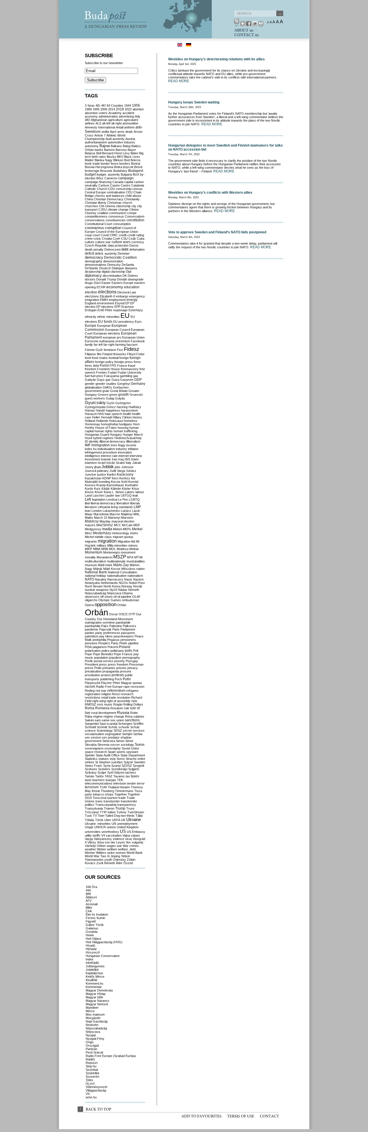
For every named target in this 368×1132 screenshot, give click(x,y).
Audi (109, 139)
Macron (115, 514)
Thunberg (107, 791)
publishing (107, 679)
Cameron (110, 178)
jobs (117, 467)
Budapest (135, 170)
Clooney (90, 213)
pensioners (128, 639)
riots (134, 701)
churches (91, 206)
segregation (113, 734)
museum (91, 565)
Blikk (89, 907)
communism (117, 213)
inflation (133, 449)
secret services (134, 730)
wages (111, 845)
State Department (132, 755)
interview (136, 456)
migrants (91, 541)
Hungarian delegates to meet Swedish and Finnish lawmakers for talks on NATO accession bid (225, 147)
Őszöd (128, 863)
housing (123, 427)
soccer (115, 744)
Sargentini (92, 723)
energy (131, 299)
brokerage (92, 170)
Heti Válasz (93, 938)
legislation (99, 499)
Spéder (90, 755)
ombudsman (130, 600)
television (119, 783)
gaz (108, 379)
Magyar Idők (94, 997)
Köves (89, 492)
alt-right (116, 123)
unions (111, 827)
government (93, 391)
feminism (110, 349)
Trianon (109, 808)
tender (131, 783)
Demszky (114, 264)
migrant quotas (123, 537)
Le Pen (123, 499)
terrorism (92, 787)
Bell (98, 153)
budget (90, 174)
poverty (119, 661)
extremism (122, 341)
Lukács (126, 510)
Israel (102, 462)
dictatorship (93, 271)
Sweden (139, 762)
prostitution (92, 675)
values (135, 835)
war (119, 845)
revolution (123, 697)
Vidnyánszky (103, 839)
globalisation (93, 387)
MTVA (138, 557)
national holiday (95, 575)
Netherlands (109, 583)
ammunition (130, 123)
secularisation (94, 734)
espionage (120, 310)
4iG (97, 105)
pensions (91, 643)
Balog (127, 146)
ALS (98, 123)
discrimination (112, 275)
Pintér (123, 643)
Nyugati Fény (95, 1038)
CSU (124, 238)
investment (92, 459)
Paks (104, 626)
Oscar (113, 614)
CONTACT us (246, 35)
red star (100, 690)
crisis (97, 238)
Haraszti (91, 414)
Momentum (93, 552)
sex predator (111, 737)
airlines (90, 123)
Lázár (136, 510)
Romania (102, 708)
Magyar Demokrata (99, 990)
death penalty (94, 249)
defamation (137, 249)
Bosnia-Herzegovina (99, 167)
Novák (137, 586)
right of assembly (119, 701)
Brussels (106, 170)
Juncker (90, 474)
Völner (101, 845)
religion (106, 694)
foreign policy (104, 362)
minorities (120, 545)
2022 (128, 109)
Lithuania (104, 507)
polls (128, 650)
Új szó (90, 1083)
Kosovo (90, 485)
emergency (137, 296)
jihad (97, 467)
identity (94, 441)
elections (107, 291)
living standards (122, 507)
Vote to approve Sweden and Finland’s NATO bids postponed (217, 232)
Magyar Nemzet (97, 1004)
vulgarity (137, 842)
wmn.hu (91, 1097)
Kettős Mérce (95, 976)
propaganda (110, 671)
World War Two (95, 856)
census (137, 189)
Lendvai (111, 499)
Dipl (128, 271)
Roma (89, 708)
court (96, 235)
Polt (135, 650)
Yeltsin (125, 856)
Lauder (109, 495)
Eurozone (91, 341)
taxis (88, 780)
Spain (112, 752)
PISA (88, 647)
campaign (126, 178)
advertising (126, 116)
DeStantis (91, 268)
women (121, 852)
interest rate (109, 456)
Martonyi (114, 517)
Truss (130, 808)
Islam (135, 459)
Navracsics (115, 579)
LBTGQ (126, 495)
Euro (138, 321)
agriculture (115, 120)
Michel (89, 537)
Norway (126, 586)
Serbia (137, 734)
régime (98, 716)
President (91, 664)
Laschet (98, 495)
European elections (106, 333)
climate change (118, 209)
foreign (124, 358)
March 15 (100, 517)
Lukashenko (111, 510)
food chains (100, 358)
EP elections (105, 306)
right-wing (99, 701)
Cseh (116, 238)
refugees (132, 690)
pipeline (133, 643)
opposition (105, 604)
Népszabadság (95, 593)
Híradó (90, 945)
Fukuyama (111, 376)
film (99, 354)
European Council (117, 329)
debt (125, 249)
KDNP (106, 478)
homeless (130, 420)
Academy (115, 113)
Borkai (135, 163)
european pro (112, 337)
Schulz (135, 727)
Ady (137, 116)
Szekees (91, 769)
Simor (129, 741)
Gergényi (123, 383)
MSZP (119, 556)
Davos (134, 245)
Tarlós (99, 776)
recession (137, 686)
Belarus (90, 153)
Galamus (92, 928)
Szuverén (92, 1076)
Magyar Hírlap (96, 993)
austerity (118, 139)
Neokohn (92, 1025)
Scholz (113, 727)
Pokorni (113, 647)
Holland (90, 420)
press (103, 664)
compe (132, 213)
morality (90, 557)
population (101, 657)
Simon (120, 741)
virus (128, 839)
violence (118, 839)
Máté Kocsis (111, 568)
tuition (112, 812)
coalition (102, 213)
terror (141, 783)
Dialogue (118, 268)
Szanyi (116, 765)
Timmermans (124, 791)
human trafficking (125, 431)
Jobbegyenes (95, 966)
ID (86, 441)
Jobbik (107, 466)
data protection (118, 245)
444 (88, 890)
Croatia (107, 238)
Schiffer (138, 723)
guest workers (95, 398)
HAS (100, 414)
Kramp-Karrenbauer (110, 485)
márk (108, 565)
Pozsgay (132, 661)
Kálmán (116, 488)
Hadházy (135, 407)
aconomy (91, 116)
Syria (106, 765)
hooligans (125, 424)
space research (96, 752)
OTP (132, 614)
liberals (135, 503)
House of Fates (106, 427)
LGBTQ (134, 499)
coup (88, 235)
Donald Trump (106, 279)
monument (128, 552)
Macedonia (101, 514)
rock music (104, 704)
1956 (136, 105)
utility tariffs (92, 835)
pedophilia (99, 639)
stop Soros (117, 758)
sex (87, 737)
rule (126, 708)
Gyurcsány (95, 402)
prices (89, 668)
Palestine (115, 626)
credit (122, 235)
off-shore (106, 596)
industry (121, 449)
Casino (115, 185)
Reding (90, 690)
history (137, 417)
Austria (130, 139)
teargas (111, 780)
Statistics (91, 758)
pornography (131, 657)
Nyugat (91, 1035)
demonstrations (95, 264)
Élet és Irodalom (97, 914)
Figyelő (91, 921)
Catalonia (137, 185)
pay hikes (106, 636)
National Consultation (122, 572)
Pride (97, 668)
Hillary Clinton (122, 417)
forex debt (92, 365)
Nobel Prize (137, 583)
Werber (90, 852)
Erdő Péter (104, 310)
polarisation (93, 650)
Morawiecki (104, 557)
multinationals (116, 561)
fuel (87, 376)
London (96, 510)
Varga (89, 839)
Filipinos (90, 354)
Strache (131, 758)
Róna (129, 716)
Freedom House (108, 369)
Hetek (90, 935)
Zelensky (119, 859)
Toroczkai (99, 797)
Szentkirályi (119, 769)
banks (99, 149)
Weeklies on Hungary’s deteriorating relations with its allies (216, 59)
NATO (89, 579)
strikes (89, 762)
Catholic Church (96, 189)
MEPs (127, 529)
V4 (103, 835)
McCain (127, 525)
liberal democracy (103, 503)
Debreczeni (112, 249)
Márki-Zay (121, 565)
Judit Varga (117, 470)
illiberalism (133, 441)
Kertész (124, 478)
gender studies (105, 383)
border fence (109, 163)
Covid (105, 235)
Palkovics (129, 626)
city (133, 206)
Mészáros (128, 568)
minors (133, 545)
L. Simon (118, 492)
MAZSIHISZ (104, 525)
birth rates (99, 156)
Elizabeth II (107, 296)
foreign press (123, 362)
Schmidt (90, 727)
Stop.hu (91, 1066)
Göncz (111, 407)
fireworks (119, 354)
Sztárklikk (92, 1073)
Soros (140, 745)
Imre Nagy (118, 445)
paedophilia (92, 626)
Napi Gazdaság (97, 1021)
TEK (120, 780)
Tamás (89, 776)
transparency (126, 804)
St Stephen (102, 762)
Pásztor (106, 683)
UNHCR (100, 827)
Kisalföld (91, 980)
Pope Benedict (103, 654)
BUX (136, 174)
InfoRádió (92, 962)
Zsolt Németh (105, 863)
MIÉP (88, 549)
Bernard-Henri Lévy (116, 153)
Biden (134, 153)
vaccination (114, 835)
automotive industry (121, 142)
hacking (122, 407)
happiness (113, 410)
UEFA (116, 820)
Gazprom (126, 379)
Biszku (111, 156)
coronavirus (94, 228)
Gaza (115, 379)
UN (114, 823)
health (127, 414)
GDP (138, 380)
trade (122, 797)
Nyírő (113, 589)
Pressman (136, 664)
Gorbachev (121, 387)
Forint (104, 365)
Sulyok (128, 762)
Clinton (134, 209)
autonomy (92, 146)
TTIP (103, 812)
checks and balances (109, 195)
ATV (88, 900)
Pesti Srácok (94, 1052)
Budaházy (120, 170)
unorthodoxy (110, 831)
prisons (121, 668)
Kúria (107, 492)
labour (139, 492)
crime (89, 238)
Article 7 (100, 135)
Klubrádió (91, 481)
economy (114, 287)
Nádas (122, 589)
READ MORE (178, 81)
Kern (115, 478)
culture (89, 242)
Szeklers (104, 769)
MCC (117, 525)
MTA (130, 557)
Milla (110, 545)
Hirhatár (91, 949)
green (113, 394)
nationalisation (116, 575)
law (117, 495)
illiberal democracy (112, 441)
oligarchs (91, 600)
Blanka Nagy (103, 160)
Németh (133, 589)
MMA (96, 549)
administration (108, 116)
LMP (137, 507)
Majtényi (127, 514)
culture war (103, 242)
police (105, 650)
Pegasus (113, 639)
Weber (101, 849)
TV (95, 815)
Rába (88, 716)
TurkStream (135, 812)
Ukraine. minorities (98, 823)
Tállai (139, 815)
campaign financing (98, 182)
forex (137, 362)
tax (128, 776)
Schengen (125, 723)
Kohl (124, 481)
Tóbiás (89, 820)
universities (93, 831)
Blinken (118, 160)
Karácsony (125, 474)
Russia (123, 712)
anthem (129, 127)
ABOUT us (243, 30)
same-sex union (112, 720)
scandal (111, 723)
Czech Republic (96, 245)
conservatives (95, 220)
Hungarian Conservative (103, 956)
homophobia (109, 424)
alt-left (106, 123)
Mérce (90, 1011)
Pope (88, 654)
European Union (133, 337)
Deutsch (105, 268)
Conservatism (134, 216)
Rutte (134, 712)
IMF (88, 445)
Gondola (91, 931)
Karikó (111, 474)
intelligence (92, 456)
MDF (136, 525)
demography (93, 261)
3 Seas (90, 105)
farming (120, 344)
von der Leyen (115, 842)
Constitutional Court (98, 224)
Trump (120, 808)
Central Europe (95, 192)
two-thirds (128, 815)
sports (120, 752)
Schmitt (102, 727)
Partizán (91, 1049)
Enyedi (119, 303)
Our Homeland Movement (115, 619)
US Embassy (136, 831)
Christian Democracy (108, 199)
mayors (90, 525)
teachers (98, 780)
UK (123, 820)
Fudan (112, 372)
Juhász (131, 470)
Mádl (101, 565)
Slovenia (103, 744)
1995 (96, 109)
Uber (107, 820)
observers (92, 596)
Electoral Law (126, 292)
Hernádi (106, 417)
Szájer (101, 772)
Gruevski (136, 394)
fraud (131, 365)
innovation (125, 452)
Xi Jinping (113, 856)
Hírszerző (93, 952)
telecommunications (98, 783)
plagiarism (100, 647)
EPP (117, 306)
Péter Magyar (122, 683)
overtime (109, 622)
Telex (89, 1080)
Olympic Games (109, 600)
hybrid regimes (103, 438)
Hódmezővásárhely (128, 438)
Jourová (90, 470)
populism (115, 657)
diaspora (131, 268)
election (91, 292)
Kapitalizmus (94, 973)
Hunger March (133, 434)
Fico (120, 349)
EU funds (105, 322)
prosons (125, 671)
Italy (128, 462)
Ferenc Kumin (95, 918)
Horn (136, 424)
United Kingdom (128, 827)
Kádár (105, 488)
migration (107, 541)
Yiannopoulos (94, 859)
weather (90, 849)
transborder (111, 801)
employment (117, 299)
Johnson (127, 467)
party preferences (107, 633)
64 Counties (115, 105)
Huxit (88, 438)
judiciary (103, 470)
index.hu (91, 449)
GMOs (107, 387)
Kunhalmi (131, 485)
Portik (89, 661)
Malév (89, 517)
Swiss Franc (93, 765)
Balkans (116, 146)
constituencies (116, 220)
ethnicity (90, 316)
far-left (98, 344)
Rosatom (116, 708)
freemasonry (130, 369)
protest (106, 675)
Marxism (127, 517)
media (107, 529)
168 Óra (91, 887)
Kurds (89, 488)
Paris (116, 629)
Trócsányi (92, 812)
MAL (136, 514)
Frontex (101, 372)
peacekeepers (124, 636)
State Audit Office (108, 755)
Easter (106, 283)
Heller (96, 417)
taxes (135, 776)
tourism (112, 797)
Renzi (116, 694)
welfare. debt (127, 849)
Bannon (109, 149)
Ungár (89, 827)
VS (88, 1094)
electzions (92, 296)
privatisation (93, 671)
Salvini (89, 720)
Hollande (102, 420)
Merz (88, 533)
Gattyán (90, 379)
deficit (89, 253)
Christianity (132, 199)
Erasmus (127, 306)
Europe (90, 326)
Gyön (110, 403)
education (131, 287)
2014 (111, 109)
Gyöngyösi (123, 403)
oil (115, 596)
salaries (138, 716)
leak (135, 495)
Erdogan (91, 310)
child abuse (133, 195)
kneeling (104, 481)
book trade (92, 163)
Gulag (110, 398)
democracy (94, 257)
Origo (89, 1042)
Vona (100, 842)
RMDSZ (90, 704)
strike (141, 758)
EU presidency (123, 321)
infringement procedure (101, 452)
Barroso (121, 149)
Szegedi (138, 765)
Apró (113, 131)
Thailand (113, 787)
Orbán (121, 605)
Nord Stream (94, 586)
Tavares (119, 776)
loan (88, 510)
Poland (124, 647)
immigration (100, 445)
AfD (87, 120)
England (90, 303)
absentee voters (96, 113)
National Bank (96, 572)
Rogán (117, 704)
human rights (104, 431)
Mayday (105, 521)
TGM (103, 787)
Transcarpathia (105, 804)
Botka (118, 167)
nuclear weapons (97, 589)
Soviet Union (130, 748)
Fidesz (131, 349)
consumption (122, 224)
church (127, 202)
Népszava (114, 593)
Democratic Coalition (120, 257)
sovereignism (94, 748)
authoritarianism (96, 142)
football (113, 358)
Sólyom (119, 772)
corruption (113, 228)
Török (99, 820)
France (122, 365)
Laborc (130, 492)
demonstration (113, 261)
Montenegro (111, 552)
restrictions (92, 697)
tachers (130, 772)
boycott (128, 167)
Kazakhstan (93, 478)
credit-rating (135, 235)
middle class (103, 537)
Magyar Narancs (97, 1000)
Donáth (122, 279)
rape (126, 686)
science (90, 730)
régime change (113, 716)
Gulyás (120, 398)
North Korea (111, 586)
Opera (89, 605)
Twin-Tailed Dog (109, 815)
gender (90, 383)
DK (124, 275)
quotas (137, 683)
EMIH (104, 299)
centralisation (116, 192)
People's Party (108, 643)
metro (134, 533)
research (127, 694)
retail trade (108, 697)
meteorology (120, 533)
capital (128, 182)
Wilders (101, 852)
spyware (132, 752)
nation (140, 568)
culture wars (121, 242)
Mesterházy (102, 533)
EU (125, 315)
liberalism (122, 503)
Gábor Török (95, 925)
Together (120, 794)
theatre (125, 787)
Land (88, 495)
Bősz (99, 178)
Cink (89, 911)
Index (89, 959)
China (89, 199)
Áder (119, 863)
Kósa (135, 488)
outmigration (93, 622)
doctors (90, 279)
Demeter (124, 253)
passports (128, 633)
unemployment (127, 823)
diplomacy (93, 275)
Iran (114, 459)
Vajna (126, 835)
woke (111, 852)
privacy (132, 668)
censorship (123, 189)
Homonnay (92, 424)
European (104, 325)
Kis (133, 478)
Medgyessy (93, 529)
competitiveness (96, 216)
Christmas (114, 202)
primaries (108, 668)
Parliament (127, 629)
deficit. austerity (106, 253)
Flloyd (131, 354)
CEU (129, 192)
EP (127, 303)
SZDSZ (127, 765)
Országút (92, 1045)
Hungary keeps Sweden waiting (193, 102)
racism (90, 687)
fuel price (97, 376)
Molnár (134, 549)
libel (87, 503)
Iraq (121, 459)
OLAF (136, 596)
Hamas (90, 410)
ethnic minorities (108, 316)
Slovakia (91, 744)
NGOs (123, 583)
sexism (96, 737)
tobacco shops (103, 794)
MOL (112, 549)
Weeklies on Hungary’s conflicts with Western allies (210, 193)
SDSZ (118, 730)
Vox (128, 842)
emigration (92, 299)
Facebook (138, 341)
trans (99, 801)
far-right (108, 344)
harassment (129, 410)
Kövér (99, 492)
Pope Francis (123, 654)
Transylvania (94, 808)
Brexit (138, 167)
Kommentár (94, 987)
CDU (111, 189)
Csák (132, 238)
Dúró (97, 283)
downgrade (135, 279)
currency (137, 242)
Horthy (89, 427)
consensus (116, 216)
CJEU (102, 209)
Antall (119, 127)
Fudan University (129, 372)
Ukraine (133, 819)
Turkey (121, 812)
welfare (112, 849)
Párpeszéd (92, 683)
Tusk (88, 815)
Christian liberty (95, 202)
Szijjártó (133, 769)
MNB (104, 549)
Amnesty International (100, 127)
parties (89, 633)
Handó (100, 410)
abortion (138, 109)
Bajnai (104, 146)
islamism (91, 462)
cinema (110, 206)
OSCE (123, 614)
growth (123, 395)
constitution (135, 220)
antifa (105, 131)
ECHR (101, 287)
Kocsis (115, 481)
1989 (88, 109)
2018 (120, 109)
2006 (103, 109)
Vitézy (91, 842)
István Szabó (115, 462)
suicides (117, 762)
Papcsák (105, 629)
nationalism (135, 575)
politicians (117, 650)
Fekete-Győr (94, 349)
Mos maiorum (95, 1014)
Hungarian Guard (97, 434)
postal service (103, 661)
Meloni (117, 529)
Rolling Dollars (133, 704)
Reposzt (91, 1062)
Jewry (89, 467)
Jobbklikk (92, 969)
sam (98, 720)
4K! (103, 105)
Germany (138, 384)
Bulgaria (126, 174)
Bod (127, 160)
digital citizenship (113, 271)
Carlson (103, 185)
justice (101, 474)
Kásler (126, 488)
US (123, 831)
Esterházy (136, 310)
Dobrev (133, 275)
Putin (127, 679)
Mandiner (92, 1007)
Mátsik (97, 568)
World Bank (134, 852)
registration (92, 694)
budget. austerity (108, 174)
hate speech (113, 414)
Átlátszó (91, 897)
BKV (120, 156)
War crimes (131, 845)
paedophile (123, 622)
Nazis (128, 579)
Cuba (140, 238)
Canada (117, 182)
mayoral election (123, 521)
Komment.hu (94, 983)
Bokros (136, 160)
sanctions (132, 720)
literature (91, 507)
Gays (101, 379)
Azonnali (91, 904)
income (131, 445)
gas (135, 376)
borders (124, 163)
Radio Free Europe (109, 686)
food (88, 358)
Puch (118, 679)
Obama (127, 593)
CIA (101, 206)
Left (88, 499)
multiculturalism (95, 561)
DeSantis (128, 264)
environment (105, 303)
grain (105, 391)
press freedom (118, 664)
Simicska (108, 741)
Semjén (127, 734)
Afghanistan (99, 120)
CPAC (114, 235)
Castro (125, 185)
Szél (110, 772)
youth (108, 859)
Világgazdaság (96, 1090)
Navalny (100, 579)
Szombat (92, 1069)
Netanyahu (92, 583)
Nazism (138, 579)
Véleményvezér (97, 1087)
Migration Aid (126, 541)
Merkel (137, 529)
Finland (107, 354)
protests (118, 675)
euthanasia (106, 341)
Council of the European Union (117, 231)
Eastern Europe (122, 283)
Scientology (105, 730)
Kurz (97, 488)
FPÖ (113, 365)
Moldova (123, 549)
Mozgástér (93, 1018)
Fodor (140, 354)
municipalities (135, 561)
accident (128, 113)
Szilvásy (91, 772)
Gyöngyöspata (95, 407)
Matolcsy (92, 521)
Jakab (136, 462)
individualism (106, 449)
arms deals (125, 131)
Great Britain (119, 391)
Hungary (116, 434)
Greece (103, 394)
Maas (89, 514)
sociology (127, 744)
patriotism (91, 636)
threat (96, 791)
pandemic (91, 629)
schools (123, 727)
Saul (102, 723)
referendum (116, 690)
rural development (103, 712)
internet (123, 456)
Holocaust (116, 420)
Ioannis (106, 459)
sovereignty (112, 748)
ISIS (127, 459)
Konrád (133, 481)
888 (88, 893)
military (101, 545)
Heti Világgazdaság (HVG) (104, 942)
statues (103, 758)
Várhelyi (90, 845)
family (89, 344)
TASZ (108, 776)
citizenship (123, 206)
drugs (89, 283)
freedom (90, 369)
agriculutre (131, 120)
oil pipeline (124, 596)
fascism (131, 344)
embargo (122, 296)
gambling (126, 376)
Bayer (132, 149)
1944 (127, 105)
